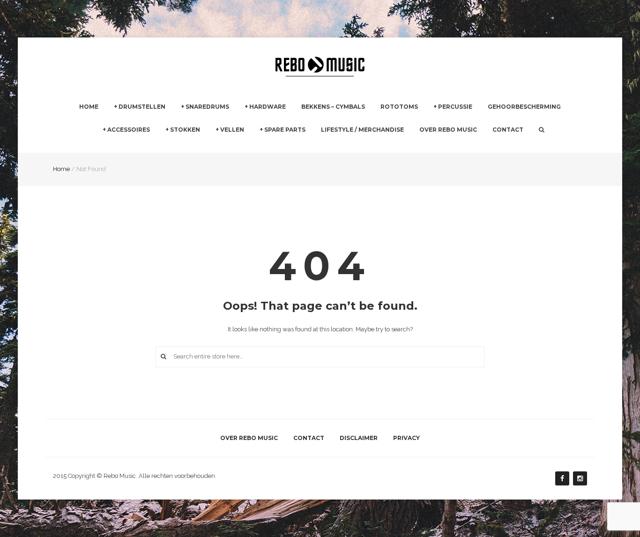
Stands (254, 146)
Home (88, 106)
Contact (507, 129)
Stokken (185, 129)
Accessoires (128, 129)
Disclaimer (359, 437)
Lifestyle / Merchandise (362, 129)
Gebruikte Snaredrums (213, 146)
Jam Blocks (450, 146)
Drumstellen (142, 106)
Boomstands (365, 146)
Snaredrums (207, 106)
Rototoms (399, 106)
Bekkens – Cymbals (333, 106)
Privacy (406, 437)
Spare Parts (284, 129)
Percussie (455, 106)
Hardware (267, 106)
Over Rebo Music (448, 129)
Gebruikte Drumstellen (146, 146)
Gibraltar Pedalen (372, 147)
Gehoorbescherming (524, 106)
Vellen (232, 129)
